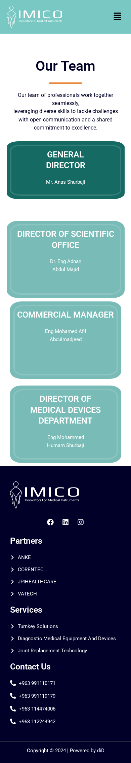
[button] (117, 16)
